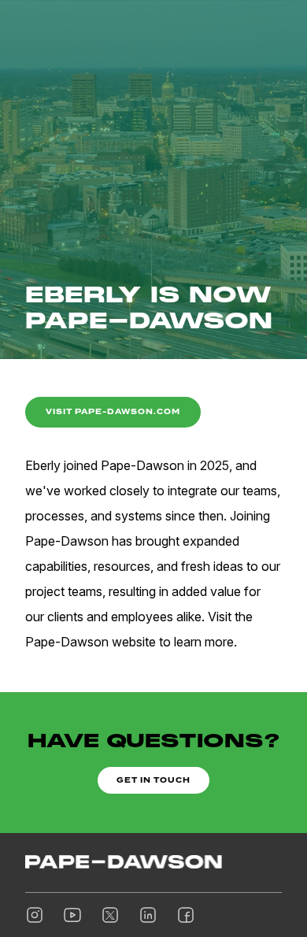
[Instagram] (34, 915)
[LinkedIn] (148, 915)
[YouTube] (72, 915)
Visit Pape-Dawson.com (113, 411)
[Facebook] (185, 915)
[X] (110, 915)
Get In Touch (153, 780)
